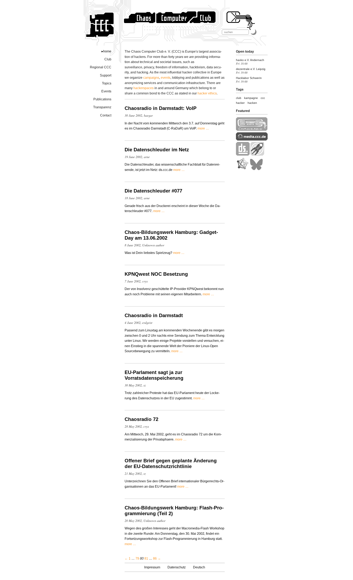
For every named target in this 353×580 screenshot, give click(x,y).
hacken (252, 102)
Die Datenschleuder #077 (153, 191)
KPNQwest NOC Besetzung (156, 274)
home (107, 51)
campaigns (151, 77)
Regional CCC (100, 67)
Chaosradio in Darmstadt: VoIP (161, 108)
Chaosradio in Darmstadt (154, 315)
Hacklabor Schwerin (249, 78)
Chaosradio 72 (141, 419)
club (238, 98)
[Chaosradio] (252, 129)
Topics (106, 83)
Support (105, 75)
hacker (240, 102)
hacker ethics (207, 93)
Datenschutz (177, 567)
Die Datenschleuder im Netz (157, 149)
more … (203, 128)
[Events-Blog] (257, 154)
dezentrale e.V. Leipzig (250, 69)
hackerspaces (143, 88)
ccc (263, 98)
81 (146, 558)
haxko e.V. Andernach (250, 60)
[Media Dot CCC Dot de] (252, 139)
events (165, 77)
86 (155, 558)
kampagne (251, 98)
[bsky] (256, 169)
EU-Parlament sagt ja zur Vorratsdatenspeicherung (154, 375)
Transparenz (102, 107)
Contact (105, 115)
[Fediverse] (242, 169)
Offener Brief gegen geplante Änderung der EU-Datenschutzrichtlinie (171, 463)
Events (106, 91)
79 (137, 558)
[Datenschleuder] (243, 154)
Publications (102, 99)
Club (107, 59)
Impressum (152, 567)
